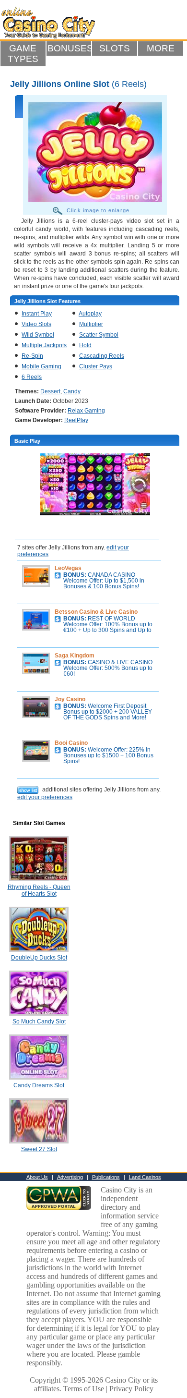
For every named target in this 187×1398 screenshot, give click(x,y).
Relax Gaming (86, 410)
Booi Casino (71, 743)
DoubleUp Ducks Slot (39, 957)
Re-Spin (32, 356)
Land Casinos (145, 1177)
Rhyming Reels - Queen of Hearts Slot (39, 890)
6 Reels (32, 377)
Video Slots (36, 324)
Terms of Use (83, 1389)
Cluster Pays (95, 366)
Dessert (50, 391)
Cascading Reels (101, 356)
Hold (85, 345)
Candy (72, 391)
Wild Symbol (38, 334)
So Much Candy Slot (39, 1021)
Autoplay (90, 313)
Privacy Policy (131, 1389)
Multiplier (91, 324)
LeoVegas (68, 568)
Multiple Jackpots (44, 345)
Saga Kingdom (74, 655)
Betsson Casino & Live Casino (96, 611)
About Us (37, 1177)
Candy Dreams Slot (38, 1085)
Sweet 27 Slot (39, 1149)
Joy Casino (70, 699)
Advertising (70, 1177)
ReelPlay (76, 420)
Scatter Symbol (98, 334)
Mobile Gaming (41, 366)
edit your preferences (44, 797)
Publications (106, 1177)
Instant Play (37, 313)
